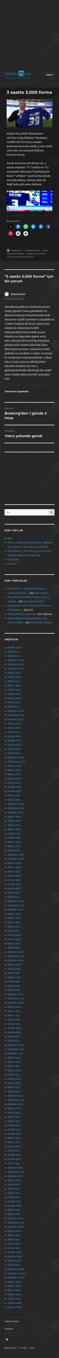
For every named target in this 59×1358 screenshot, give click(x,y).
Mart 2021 (14, 731)
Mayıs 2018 (14, 863)
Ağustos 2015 (15, 994)
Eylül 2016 (14, 947)
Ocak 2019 (14, 833)
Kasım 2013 (14, 1082)
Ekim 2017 (14, 892)
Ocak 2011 (13, 1197)
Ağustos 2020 (16, 757)
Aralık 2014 (14, 1027)
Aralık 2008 (14, 1302)
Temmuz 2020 (16, 761)
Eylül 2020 (14, 753)
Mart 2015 (14, 1015)
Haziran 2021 (15, 719)
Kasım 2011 (14, 1159)
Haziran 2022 (16, 668)
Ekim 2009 (14, 1260)
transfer (30, 257)
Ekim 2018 (14, 846)
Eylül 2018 (14, 850)
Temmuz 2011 (16, 1171)
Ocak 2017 (14, 930)
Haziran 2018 (15, 858)
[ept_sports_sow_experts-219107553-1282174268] (29, 201)
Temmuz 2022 (16, 664)
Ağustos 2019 (16, 803)
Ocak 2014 (14, 1074)
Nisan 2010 (14, 1235)
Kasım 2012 (14, 1133)
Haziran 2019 (15, 812)
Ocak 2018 (14, 879)
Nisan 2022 (14, 676)
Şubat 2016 (14, 977)
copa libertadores (15, 253)
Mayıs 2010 (14, 1230)
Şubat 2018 (14, 875)
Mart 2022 (14, 681)
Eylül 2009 (14, 1264)
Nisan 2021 (14, 727)
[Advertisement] (29, 35)
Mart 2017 (14, 922)
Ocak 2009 (14, 1298)
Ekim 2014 (14, 1036)
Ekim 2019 (14, 795)
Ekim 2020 (14, 748)
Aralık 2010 (14, 1201)
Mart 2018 (14, 871)
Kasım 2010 (14, 1205)
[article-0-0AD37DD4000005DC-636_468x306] (29, 113)
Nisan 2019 (14, 820)
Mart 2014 (14, 1066)
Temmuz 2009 (16, 1273)
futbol (30, 253)
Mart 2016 (14, 973)
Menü (49, 75)
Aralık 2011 (14, 1154)
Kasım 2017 (14, 888)
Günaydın (13, 559)
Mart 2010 (14, 1239)
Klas (10, 538)
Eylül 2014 (14, 1040)
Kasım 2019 (14, 791)
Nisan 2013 (14, 1112)
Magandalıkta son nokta (22, 613)
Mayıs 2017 (14, 913)
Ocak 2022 (14, 689)
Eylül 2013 (14, 1091)
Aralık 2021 (14, 693)
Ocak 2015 (14, 1023)
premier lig (19, 257)
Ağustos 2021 (15, 710)
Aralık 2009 (14, 1252)
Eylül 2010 (14, 1214)
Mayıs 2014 (14, 1057)
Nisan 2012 (14, 1137)
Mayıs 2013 (14, 1108)
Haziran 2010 (15, 1226)
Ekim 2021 (14, 702)
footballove (16, 250)
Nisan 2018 (14, 867)
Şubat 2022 (14, 685)
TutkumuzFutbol (34, 601)
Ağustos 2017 (15, 901)
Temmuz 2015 (16, 998)
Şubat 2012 (14, 1146)
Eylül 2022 (14, 655)
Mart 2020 (14, 774)
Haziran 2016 (15, 960)
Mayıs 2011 (14, 1180)
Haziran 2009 (16, 1277)
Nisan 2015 (14, 1011)
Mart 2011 (13, 1188)
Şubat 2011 (14, 1192)
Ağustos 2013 (15, 1095)
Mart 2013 (14, 1116)
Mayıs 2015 (14, 1006)
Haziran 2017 (15, 909)
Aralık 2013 (14, 1078)
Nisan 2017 (14, 918)
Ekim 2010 (14, 1209)
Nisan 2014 (14, 1061)
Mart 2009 (14, 1290)
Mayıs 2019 (14, 816)
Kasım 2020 (15, 744)
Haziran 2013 (15, 1104)
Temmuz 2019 (16, 808)
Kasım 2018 (14, 841)
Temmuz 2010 (16, 1222)
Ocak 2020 (14, 782)
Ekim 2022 (14, 651)
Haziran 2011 (15, 1176)
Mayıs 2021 (14, 723)
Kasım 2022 (15, 647)
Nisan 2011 (14, 1184)
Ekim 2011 (14, 1163)
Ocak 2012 (14, 1150)
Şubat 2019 (14, 829)
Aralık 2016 (14, 934)
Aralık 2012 (14, 1129)
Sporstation (41, 592)
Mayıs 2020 (14, 765)
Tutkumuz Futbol (40, 622)
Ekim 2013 (14, 1087)
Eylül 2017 (14, 896)
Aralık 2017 (14, 884)
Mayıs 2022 (14, 672)
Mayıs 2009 (14, 1281)
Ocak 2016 (14, 981)
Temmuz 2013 (16, 1099)
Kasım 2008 (15, 1307)
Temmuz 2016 (16, 956)
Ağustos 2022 (16, 660)
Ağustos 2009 (16, 1269)
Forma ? (12, 563)
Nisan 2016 (14, 968)
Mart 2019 (14, 824)
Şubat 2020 (14, 778)
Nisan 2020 (14, 770)
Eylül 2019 (14, 799)
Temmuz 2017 (16, 905)
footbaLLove (10, 1348)
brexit (45, 250)
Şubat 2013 (14, 1121)
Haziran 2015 (15, 1002)
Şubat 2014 (14, 1070)
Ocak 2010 (14, 1247)
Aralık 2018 (14, 837)
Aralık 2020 (14, 740)
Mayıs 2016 (14, 964)
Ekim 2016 (14, 943)
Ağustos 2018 (15, 854)
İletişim (9, 1328)
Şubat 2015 (14, 1019)
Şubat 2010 (14, 1243)
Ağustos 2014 (15, 1044)
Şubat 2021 (14, 736)
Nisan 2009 (14, 1285)
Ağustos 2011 (15, 1167)
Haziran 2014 (15, 1053)
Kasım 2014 (14, 1032)
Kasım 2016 (14, 939)
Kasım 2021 (14, 698)
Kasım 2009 (15, 1256)
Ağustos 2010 (15, 1218)
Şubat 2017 (14, 926)
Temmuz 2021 (16, 715)
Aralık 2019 (14, 786)
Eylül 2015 (14, 989)
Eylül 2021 (14, 706)
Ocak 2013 (14, 1125)
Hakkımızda (12, 1321)
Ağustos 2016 (16, 951)
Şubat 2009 (14, 1294)
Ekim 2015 (14, 985)
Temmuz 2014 (16, 1049)
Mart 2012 (14, 1142)
